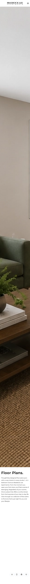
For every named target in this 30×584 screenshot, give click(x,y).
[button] (28, 3)
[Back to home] (15, 3)
